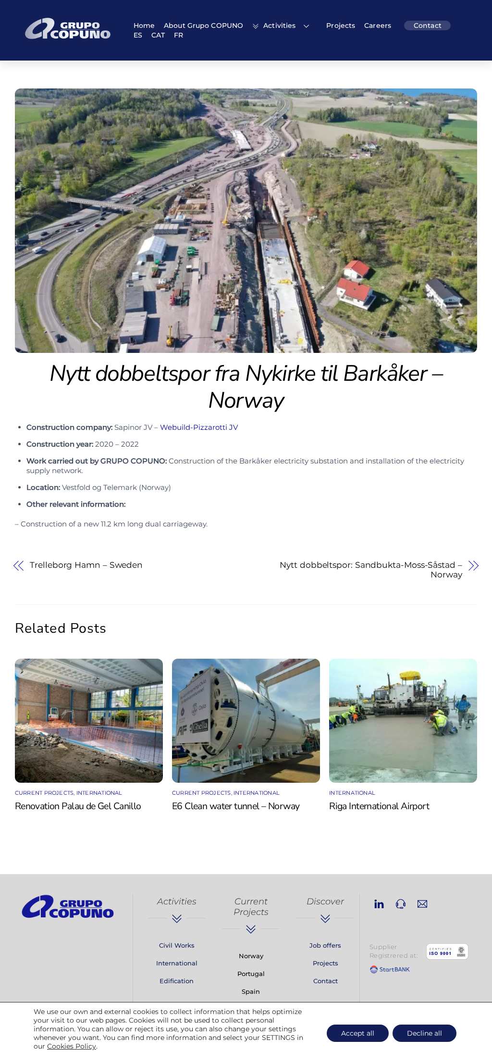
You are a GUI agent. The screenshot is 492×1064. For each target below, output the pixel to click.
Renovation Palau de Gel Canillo (78, 806)
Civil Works (177, 945)
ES (138, 35)
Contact (428, 25)
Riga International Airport (379, 806)
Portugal (251, 973)
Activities (278, 25)
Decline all (424, 1033)
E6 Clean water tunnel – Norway (235, 806)
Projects (340, 25)
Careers (377, 25)
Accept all (357, 1033)
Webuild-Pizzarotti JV (200, 427)
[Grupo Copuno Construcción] (68, 40)
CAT (158, 35)
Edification (177, 981)
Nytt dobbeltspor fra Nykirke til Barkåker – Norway (245, 386)
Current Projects (44, 792)
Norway (251, 956)
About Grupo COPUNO (203, 25)
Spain (251, 991)
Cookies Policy (71, 1046)
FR (178, 35)
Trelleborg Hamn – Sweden (86, 565)
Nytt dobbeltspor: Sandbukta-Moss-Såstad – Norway (371, 569)
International (99, 792)
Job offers (325, 945)
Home (144, 25)
